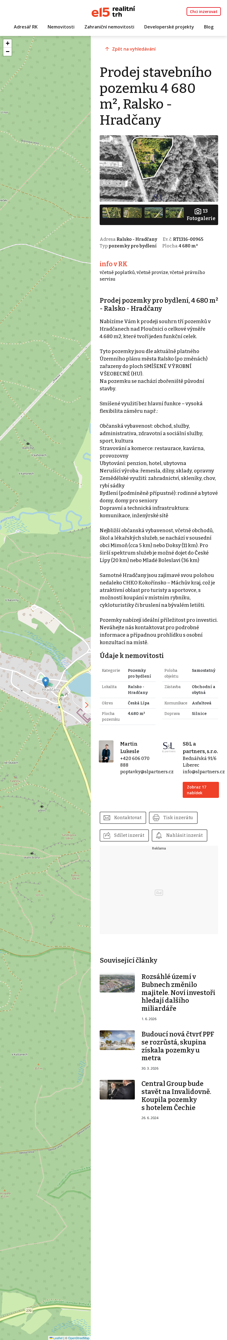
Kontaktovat (127, 817)
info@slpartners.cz (204, 771)
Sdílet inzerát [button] (129, 835)
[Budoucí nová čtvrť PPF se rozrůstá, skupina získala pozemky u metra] (117, 1040)
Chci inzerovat (204, 11)
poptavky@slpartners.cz (147, 771)
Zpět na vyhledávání (134, 49)
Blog (208, 27)
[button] (45, 682)
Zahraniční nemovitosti (109, 27)
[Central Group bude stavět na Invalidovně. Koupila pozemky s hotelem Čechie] (117, 1089)
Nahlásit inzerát (184, 835)
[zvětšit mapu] (86, 705)
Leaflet (58, 1338)
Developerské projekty (169, 27)
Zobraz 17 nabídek (196, 789)
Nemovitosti (61, 27)
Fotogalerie (201, 214)
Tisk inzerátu (178, 817)
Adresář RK (26, 27)
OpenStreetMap (78, 1338)
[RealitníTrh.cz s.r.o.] (113, 11)
